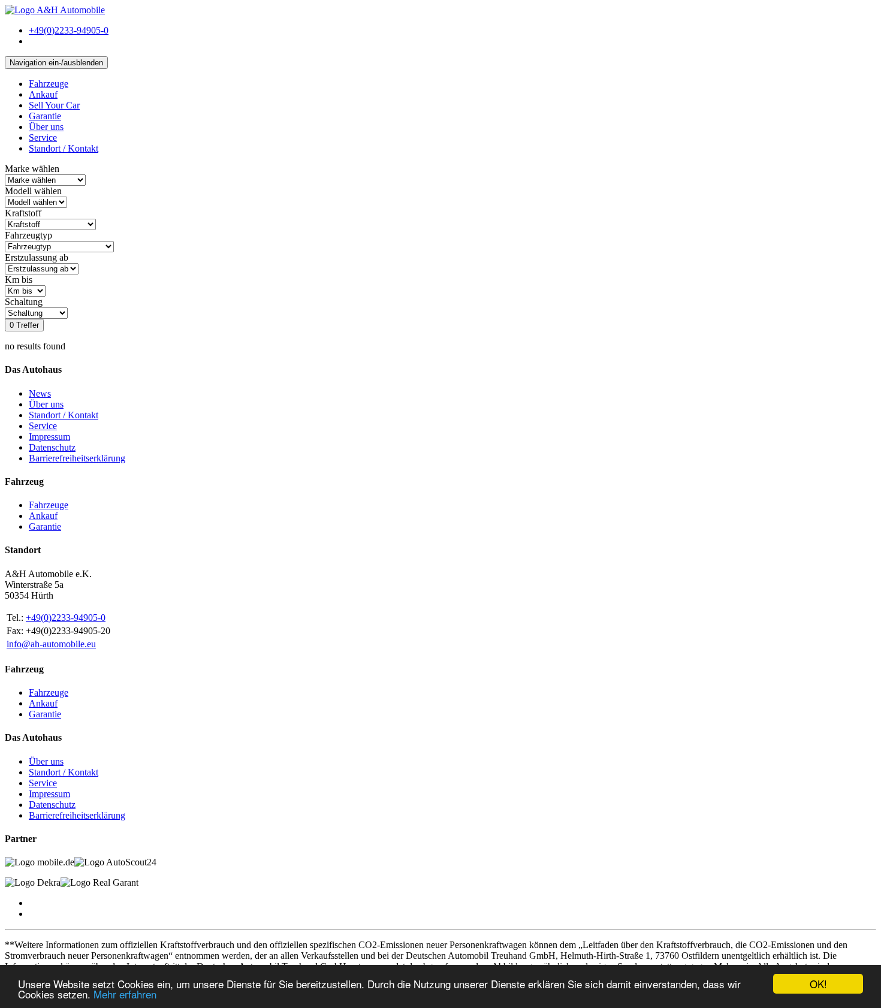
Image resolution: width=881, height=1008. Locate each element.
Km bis (18, 279)
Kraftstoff (23, 213)
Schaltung (24, 302)
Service (43, 137)
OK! (818, 983)
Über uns (46, 127)
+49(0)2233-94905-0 (65, 617)
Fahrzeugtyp (28, 235)
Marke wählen (32, 169)
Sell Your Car (54, 105)
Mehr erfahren (124, 993)
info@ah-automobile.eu (51, 644)
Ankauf (43, 94)
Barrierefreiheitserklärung (77, 458)
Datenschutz (52, 447)
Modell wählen (33, 191)
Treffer (24, 325)
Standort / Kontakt (63, 148)
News (40, 393)
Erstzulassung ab (36, 257)
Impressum (49, 436)
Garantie (45, 116)
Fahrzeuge (48, 84)
